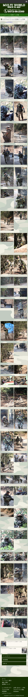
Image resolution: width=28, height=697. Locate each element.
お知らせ (5, 663)
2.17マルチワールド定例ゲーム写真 (14, 19)
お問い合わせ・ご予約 (19, 687)
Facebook (16, 691)
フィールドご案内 (6, 680)
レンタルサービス (6, 687)
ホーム (4, 678)
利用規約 (4, 691)
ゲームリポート (6, 656)
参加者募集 (5, 659)
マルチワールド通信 (18, 689)
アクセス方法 (5, 689)
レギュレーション (6, 693)
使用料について (6, 684)
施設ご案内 (5, 682)
